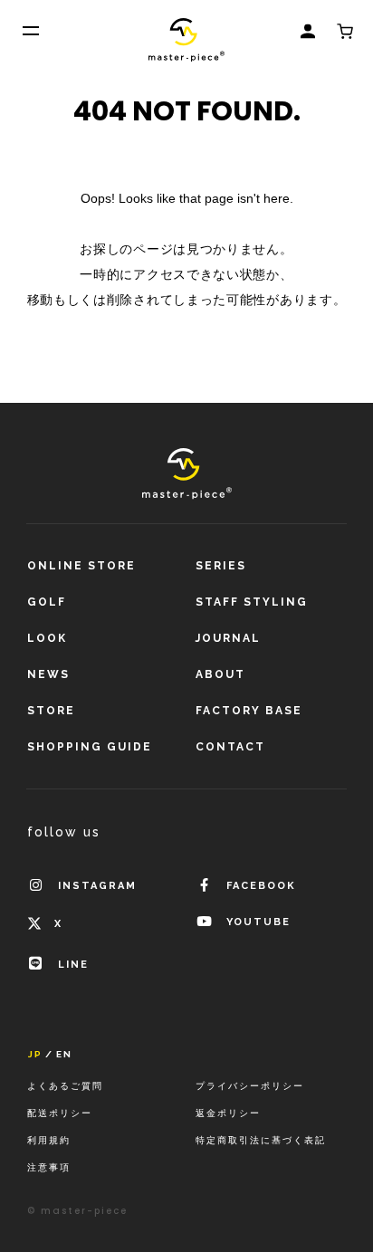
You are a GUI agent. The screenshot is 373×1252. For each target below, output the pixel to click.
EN (64, 1054)
